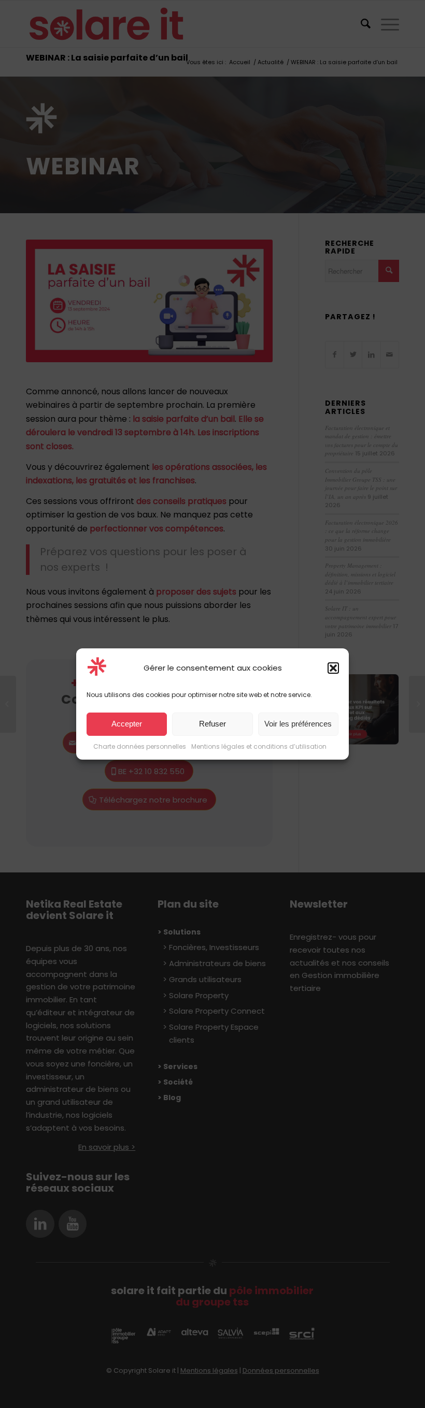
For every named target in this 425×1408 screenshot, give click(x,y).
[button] (333, 668)
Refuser (212, 724)
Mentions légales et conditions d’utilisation (259, 746)
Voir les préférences (298, 724)
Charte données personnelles (139, 746)
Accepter (126, 724)
